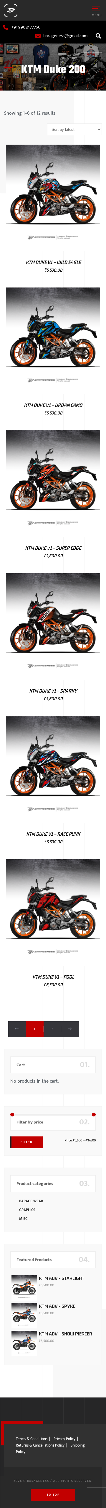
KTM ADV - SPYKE (57, 1306)
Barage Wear (31, 1201)
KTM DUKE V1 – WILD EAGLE (53, 262)
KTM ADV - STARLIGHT (62, 1278)
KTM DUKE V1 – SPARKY (53, 691)
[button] (98, 36)
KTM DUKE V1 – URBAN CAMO (53, 405)
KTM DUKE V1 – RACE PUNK (53, 834)
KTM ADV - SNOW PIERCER (65, 1334)
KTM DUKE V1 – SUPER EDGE (53, 548)
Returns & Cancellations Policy (40, 1445)
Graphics (27, 1210)
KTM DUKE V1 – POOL (53, 977)
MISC (23, 1219)
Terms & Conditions (31, 1439)
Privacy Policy (64, 1439)
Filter (26, 1142)
